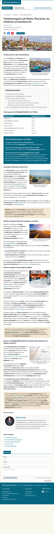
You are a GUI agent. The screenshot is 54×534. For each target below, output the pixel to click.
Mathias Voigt (8, 25)
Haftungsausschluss (31, 495)
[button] (4, 33)
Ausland (15, 14)
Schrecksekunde (16, 184)
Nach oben (48, 481)
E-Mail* (5, 462)
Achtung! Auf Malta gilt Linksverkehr (20, 101)
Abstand (5, 497)
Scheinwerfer (18, 202)
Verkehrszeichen (23, 234)
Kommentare (21, 33)
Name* (5, 457)
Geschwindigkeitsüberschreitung (11, 493)
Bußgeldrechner (7, 491)
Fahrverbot (32, 383)
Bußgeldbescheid (38, 83)
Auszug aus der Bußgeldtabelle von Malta (19, 96)
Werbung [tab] (7, 452)
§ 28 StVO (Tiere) (9, 444)
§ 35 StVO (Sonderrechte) (11, 437)
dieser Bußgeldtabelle (34, 149)
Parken (39, 316)
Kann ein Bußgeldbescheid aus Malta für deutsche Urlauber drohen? (27, 107)
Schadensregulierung (21, 309)
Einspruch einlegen (17, 397)
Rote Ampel (6, 495)
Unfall (15, 216)
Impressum (29, 493)
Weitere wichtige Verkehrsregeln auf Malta (22, 105)
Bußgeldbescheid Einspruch (10, 499)
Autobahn (26, 264)
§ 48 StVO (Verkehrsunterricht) (12, 442)
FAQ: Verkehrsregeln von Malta (16, 98)
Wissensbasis (8, 14)
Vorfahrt (19, 197)
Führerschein (15, 331)
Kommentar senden (11, 478)
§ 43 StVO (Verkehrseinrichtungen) (13, 439)
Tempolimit (9, 243)
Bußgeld (6, 286)
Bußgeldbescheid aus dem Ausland (13, 356)
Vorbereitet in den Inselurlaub (15, 94)
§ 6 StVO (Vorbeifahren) (10, 446)
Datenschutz (29, 491)
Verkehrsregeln (21, 144)
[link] (42, 8)
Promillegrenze (22, 296)
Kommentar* (6, 467)
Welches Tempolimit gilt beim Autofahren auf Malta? (24, 103)
